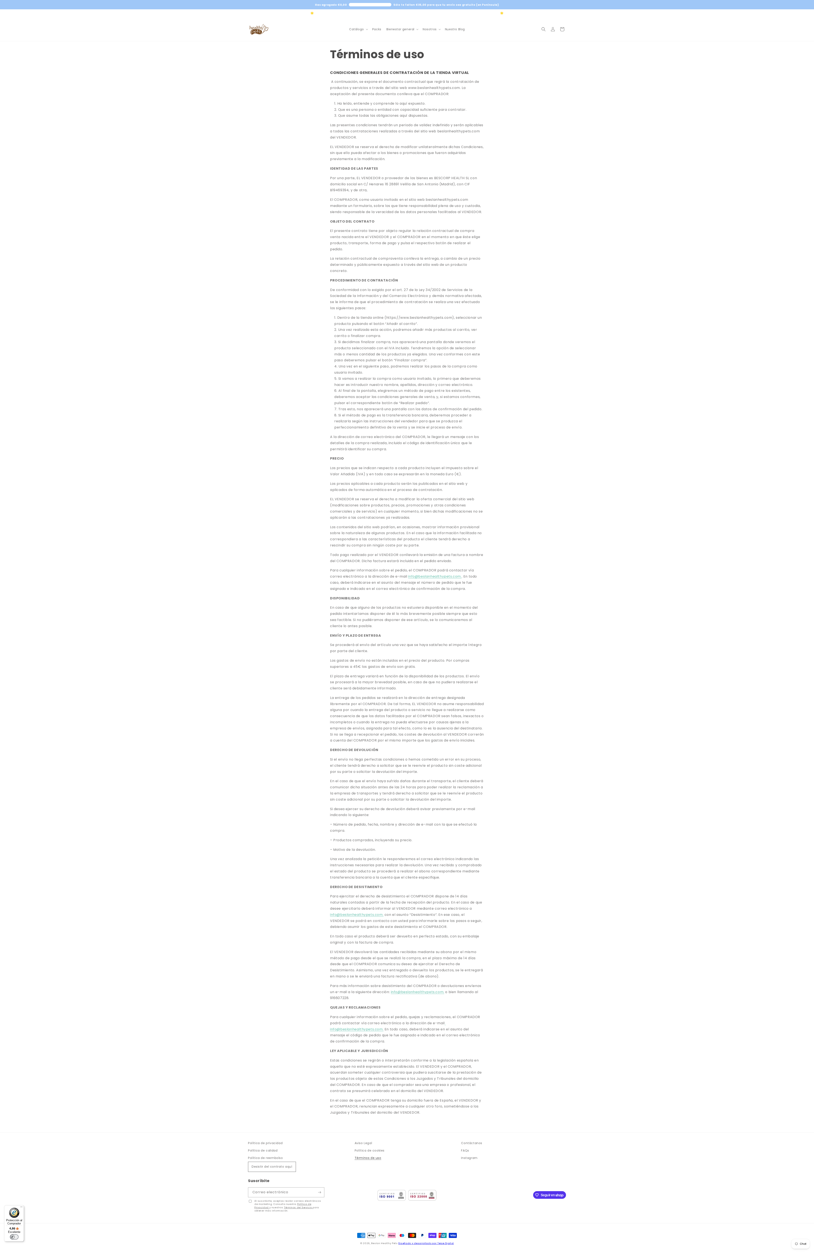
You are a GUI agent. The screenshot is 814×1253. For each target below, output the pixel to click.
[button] (358, 29)
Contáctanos (471, 1143)
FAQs (465, 1150)
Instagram (469, 1158)
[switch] (14, 1236)
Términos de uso (368, 1158)
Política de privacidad (265, 1143)
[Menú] (21, 1207)
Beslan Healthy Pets (384, 1243)
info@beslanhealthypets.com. (434, 576)
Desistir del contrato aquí (272, 1166)
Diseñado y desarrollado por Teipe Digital (426, 1243)
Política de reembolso (265, 1158)
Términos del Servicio (298, 1207)
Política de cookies (370, 1150)
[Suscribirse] (319, 1192)
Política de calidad (262, 1150)
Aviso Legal (363, 1143)
